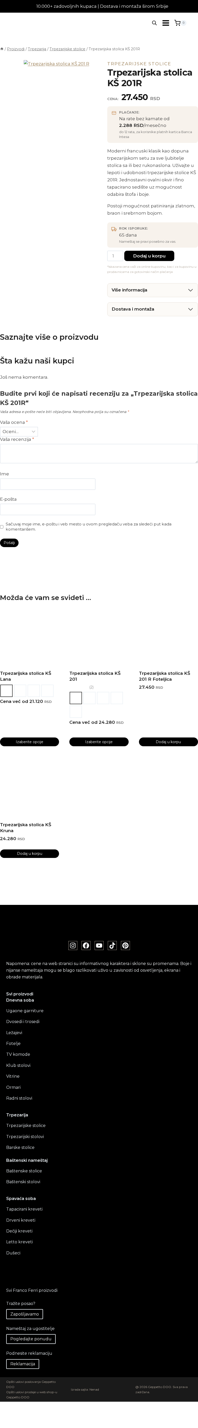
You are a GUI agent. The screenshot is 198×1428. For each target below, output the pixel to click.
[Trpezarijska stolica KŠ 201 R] (57, 93)
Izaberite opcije (29, 742)
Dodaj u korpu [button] (168, 742)
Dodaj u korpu (149, 255)
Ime (4, 473)
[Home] (2, 49)
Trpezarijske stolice (139, 63)
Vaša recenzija (17, 439)
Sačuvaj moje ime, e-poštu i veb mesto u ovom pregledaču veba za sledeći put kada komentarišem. (88, 527)
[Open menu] (166, 23)
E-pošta (8, 499)
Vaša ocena (14, 422)
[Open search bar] (154, 23)
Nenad (94, 1389)
